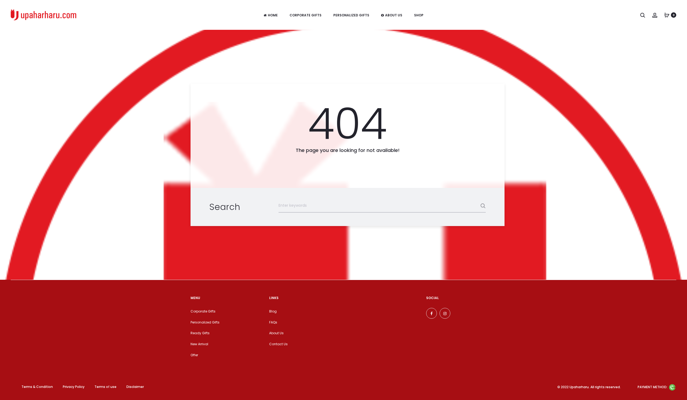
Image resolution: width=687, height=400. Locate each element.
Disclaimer (135, 386)
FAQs (273, 322)
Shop (418, 15)
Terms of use (105, 386)
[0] (667, 15)
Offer (194, 355)
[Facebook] (431, 313)
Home (273, 15)
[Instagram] (445, 313)
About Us (393, 15)
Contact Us (278, 344)
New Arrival (199, 344)
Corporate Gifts (305, 15)
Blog (273, 311)
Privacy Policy (74, 386)
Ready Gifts (200, 333)
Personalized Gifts (351, 15)
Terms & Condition (37, 386)
